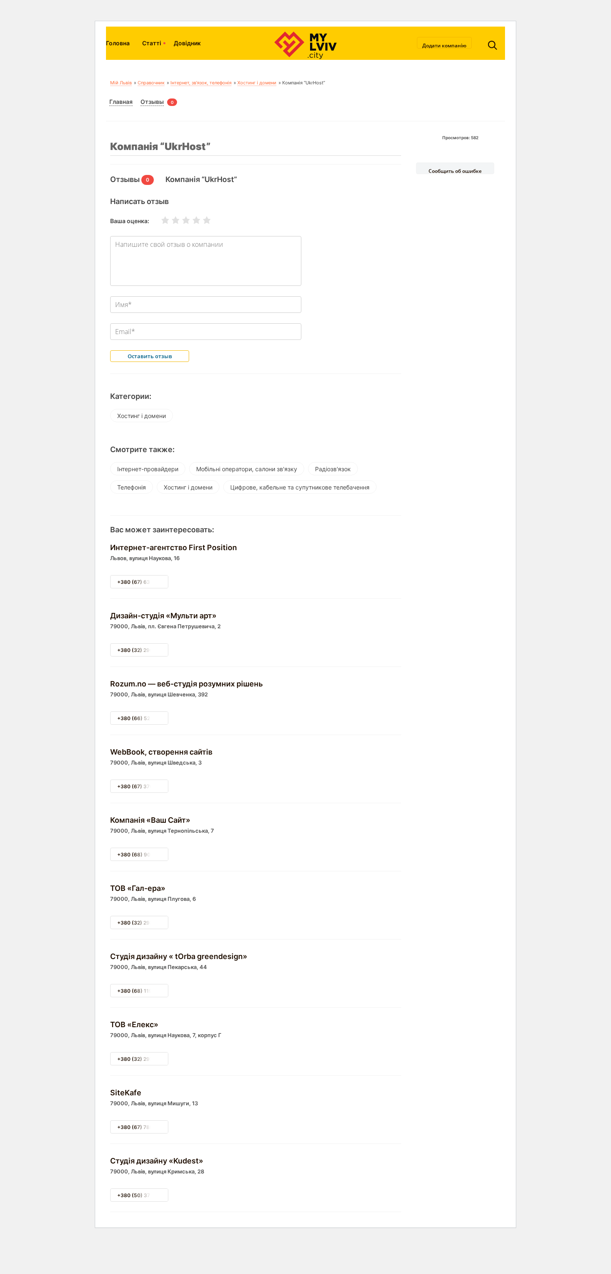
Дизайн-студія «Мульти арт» (163, 615)
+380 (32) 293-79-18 (143, 923)
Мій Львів (121, 83)
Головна (118, 43)
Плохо (170, 220)
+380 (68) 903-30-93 (144, 854)
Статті (151, 43)
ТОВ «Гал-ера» (137, 888)
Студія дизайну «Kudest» (156, 1160)
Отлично (201, 220)
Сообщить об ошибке (455, 170)
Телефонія (131, 487)
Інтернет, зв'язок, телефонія (201, 83)
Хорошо (191, 220)
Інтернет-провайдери (147, 468)
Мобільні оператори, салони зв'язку (246, 468)
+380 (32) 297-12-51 (143, 1059)
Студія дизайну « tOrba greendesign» (178, 956)
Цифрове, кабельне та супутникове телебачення (300, 487)
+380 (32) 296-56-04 (144, 650)
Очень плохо (160, 220)
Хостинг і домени (256, 83)
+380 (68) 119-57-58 (143, 991)
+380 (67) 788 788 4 (142, 1127)
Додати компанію (444, 45)
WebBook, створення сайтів (161, 752)
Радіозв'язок (333, 468)
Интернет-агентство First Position (173, 547)
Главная (121, 101)
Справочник (151, 83)
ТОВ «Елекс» (134, 1024)
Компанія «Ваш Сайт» (150, 820)
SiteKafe (125, 1092)
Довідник (187, 43)
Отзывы (152, 101)
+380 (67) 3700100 (141, 786)
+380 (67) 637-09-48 (144, 582)
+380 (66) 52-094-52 (144, 718)
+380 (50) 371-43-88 (144, 1195)
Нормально (181, 220)
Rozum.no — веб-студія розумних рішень (186, 683)
